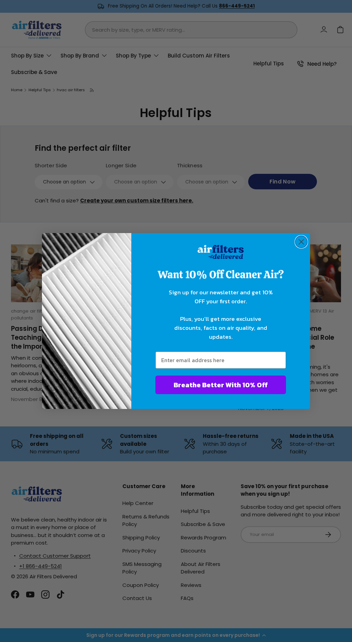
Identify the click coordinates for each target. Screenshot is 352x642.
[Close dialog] (301, 242)
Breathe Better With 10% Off (221, 385)
